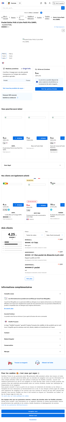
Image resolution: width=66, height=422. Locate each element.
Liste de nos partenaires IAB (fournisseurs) (14, 405)
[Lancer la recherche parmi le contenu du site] (63, 8)
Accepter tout (33, 411)
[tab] (4, 56)
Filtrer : (27, 231)
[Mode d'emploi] (60, 339)
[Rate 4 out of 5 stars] (6, 27)
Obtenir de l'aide (47, 362)
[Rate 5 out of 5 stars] (7, 27)
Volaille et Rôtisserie (31, 17)
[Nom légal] (60, 165)
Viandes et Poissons (21, 17)
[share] (63, 30)
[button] (20, 3)
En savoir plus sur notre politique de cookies (15, 396)
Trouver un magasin (21, 362)
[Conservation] (60, 345)
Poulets (39, 17)
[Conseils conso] (60, 293)
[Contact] (60, 332)
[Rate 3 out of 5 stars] (4, 27)
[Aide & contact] (41, 3)
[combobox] (33, 8)
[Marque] (60, 351)
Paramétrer (33, 419)
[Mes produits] (45, 3)
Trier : (46, 231)
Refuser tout (33, 415)
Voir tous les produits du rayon (13, 88)
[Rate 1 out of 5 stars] (2, 27)
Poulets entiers (47, 17)
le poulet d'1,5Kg (6, 24)
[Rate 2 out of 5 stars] (3, 27)
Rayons (13, 17)
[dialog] (33, 396)
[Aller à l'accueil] (2, 3)
